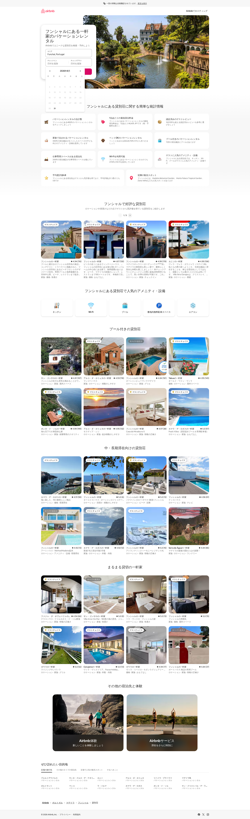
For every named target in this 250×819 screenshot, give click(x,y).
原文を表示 (142, 3)
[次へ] (130, 215)
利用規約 (76, 814)
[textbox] (57, 63)
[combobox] (69, 54)
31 (55, 108)
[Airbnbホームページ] (47, 11)
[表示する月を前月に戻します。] (50, 71)
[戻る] (120, 215)
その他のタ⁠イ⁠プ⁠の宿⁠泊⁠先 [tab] (66, 770)
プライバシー (65, 814)
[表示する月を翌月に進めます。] (80, 71)
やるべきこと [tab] (112, 770)
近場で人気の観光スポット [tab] (92, 770)
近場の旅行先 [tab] (46, 770)
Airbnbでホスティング (196, 11)
